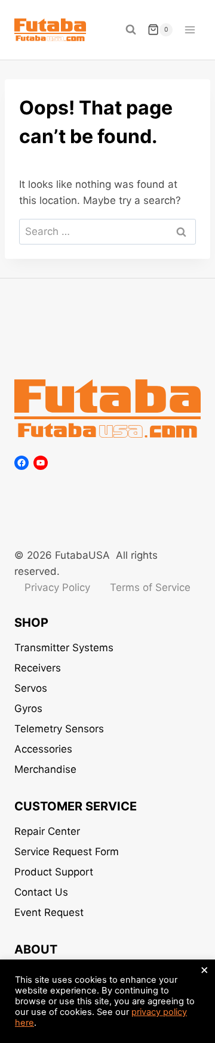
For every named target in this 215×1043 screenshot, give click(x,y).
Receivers (37, 668)
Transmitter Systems (63, 648)
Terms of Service (150, 587)
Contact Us (41, 892)
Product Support (53, 872)
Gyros (28, 708)
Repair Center (47, 831)
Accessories (43, 749)
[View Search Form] (131, 30)
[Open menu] (190, 29)
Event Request (49, 912)
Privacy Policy (57, 587)
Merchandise (45, 769)
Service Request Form (66, 852)
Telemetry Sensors (59, 729)
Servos (30, 688)
